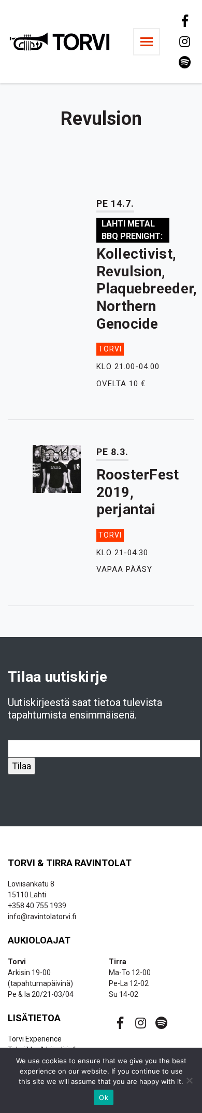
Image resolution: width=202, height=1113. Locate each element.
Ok (103, 1097)
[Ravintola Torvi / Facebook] (184, 20)
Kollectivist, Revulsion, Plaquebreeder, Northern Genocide (146, 288)
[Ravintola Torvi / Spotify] (184, 62)
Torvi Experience (35, 1039)
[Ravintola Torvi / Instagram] (184, 41)
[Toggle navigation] (146, 41)
